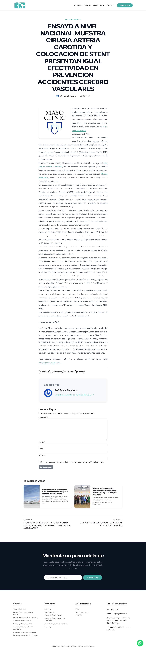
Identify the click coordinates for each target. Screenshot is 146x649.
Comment (43, 417)
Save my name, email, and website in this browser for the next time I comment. (72, 462)
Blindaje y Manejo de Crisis (22, 624)
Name (42, 442)
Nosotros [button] (77, 5)
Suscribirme (93, 577)
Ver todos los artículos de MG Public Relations (73, 395)
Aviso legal (48, 627)
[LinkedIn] (112, 609)
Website (42, 455)
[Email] (117, 609)
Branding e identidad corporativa (24, 632)
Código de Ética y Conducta (53, 615)
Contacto (79, 615)
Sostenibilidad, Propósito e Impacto (25, 617)
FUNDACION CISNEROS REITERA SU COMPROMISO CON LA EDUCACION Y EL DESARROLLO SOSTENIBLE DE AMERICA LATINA (47, 525)
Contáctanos (125, 5)
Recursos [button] (109, 5)
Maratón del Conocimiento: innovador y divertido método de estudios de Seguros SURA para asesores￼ (105, 491)
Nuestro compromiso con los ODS (56, 624)
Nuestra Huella (98, 5)
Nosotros (47, 609)
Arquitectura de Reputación (22, 621)
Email (41, 449)
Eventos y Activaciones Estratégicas (25, 635)
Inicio (77, 609)
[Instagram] (108, 609)
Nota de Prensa (73, 19)
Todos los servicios (19, 609)
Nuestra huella (49, 612)
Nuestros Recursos (82, 612)
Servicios (87, 5)
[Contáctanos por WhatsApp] (140, 643)
